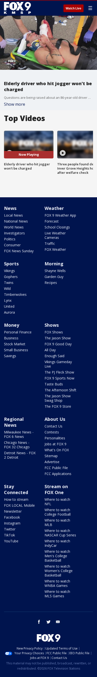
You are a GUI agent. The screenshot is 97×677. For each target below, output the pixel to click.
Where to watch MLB (57, 522)
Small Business (16, 350)
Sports (11, 264)
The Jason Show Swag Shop (58, 398)
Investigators (14, 233)
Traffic (50, 243)
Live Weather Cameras (55, 235)
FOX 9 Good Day (58, 344)
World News (14, 227)
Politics (9, 239)
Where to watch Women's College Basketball (59, 570)
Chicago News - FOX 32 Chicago (17, 444)
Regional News (14, 422)
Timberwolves (15, 294)
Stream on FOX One (56, 489)
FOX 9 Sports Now (59, 378)
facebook (39, 622)
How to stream (16, 499)
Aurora (9, 312)
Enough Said (54, 355)
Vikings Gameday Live (58, 364)
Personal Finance (18, 332)
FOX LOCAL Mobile (19, 505)
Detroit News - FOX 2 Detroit (20, 455)
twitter (48, 622)
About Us (55, 419)
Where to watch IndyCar (57, 543)
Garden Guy (54, 276)
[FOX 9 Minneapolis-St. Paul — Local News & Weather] (18, 8)
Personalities (55, 438)
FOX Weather (55, 249)
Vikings (9, 270)
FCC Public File (56, 467)
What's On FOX (57, 450)
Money (11, 325)
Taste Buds (54, 384)
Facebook (12, 517)
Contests (52, 432)
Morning (54, 264)
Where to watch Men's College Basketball (57, 556)
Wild (7, 288)
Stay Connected (16, 489)
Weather (54, 208)
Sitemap (51, 455)
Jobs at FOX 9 (55, 444)
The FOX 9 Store (58, 406)
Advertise (52, 461)
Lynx (7, 300)
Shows (52, 325)
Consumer (12, 245)
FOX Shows (54, 332)
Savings (10, 355)
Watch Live (73, 8)
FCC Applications (58, 473)
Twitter (9, 529)
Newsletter (13, 511)
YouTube (11, 541)
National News (16, 221)
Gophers (11, 276)
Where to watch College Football (58, 512)
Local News (13, 215)
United (9, 306)
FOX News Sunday (19, 251)
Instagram (12, 523)
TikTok (9, 535)
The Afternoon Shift (60, 390)
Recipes (51, 282)
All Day (50, 350)
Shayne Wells (55, 270)
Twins (8, 282)
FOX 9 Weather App (60, 215)
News (10, 208)
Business (11, 338)
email (58, 622)
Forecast (52, 221)
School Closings (57, 227)
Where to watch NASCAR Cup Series (60, 532)
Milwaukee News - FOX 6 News (19, 434)
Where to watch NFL (57, 501)
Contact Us (53, 426)
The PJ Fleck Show (59, 372)
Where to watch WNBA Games (57, 583)
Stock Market (14, 344)
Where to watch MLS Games (57, 593)
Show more (14, 104)
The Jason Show (58, 338)
